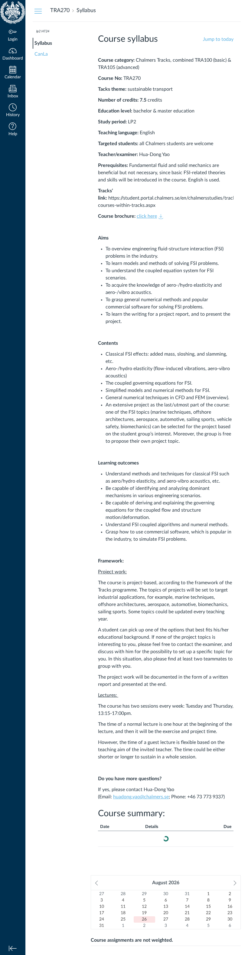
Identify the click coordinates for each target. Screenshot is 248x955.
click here (147, 216)
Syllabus (43, 43)
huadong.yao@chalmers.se (141, 796)
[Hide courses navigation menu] (38, 10)
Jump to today (218, 39)
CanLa (41, 54)
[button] (12, 110)
